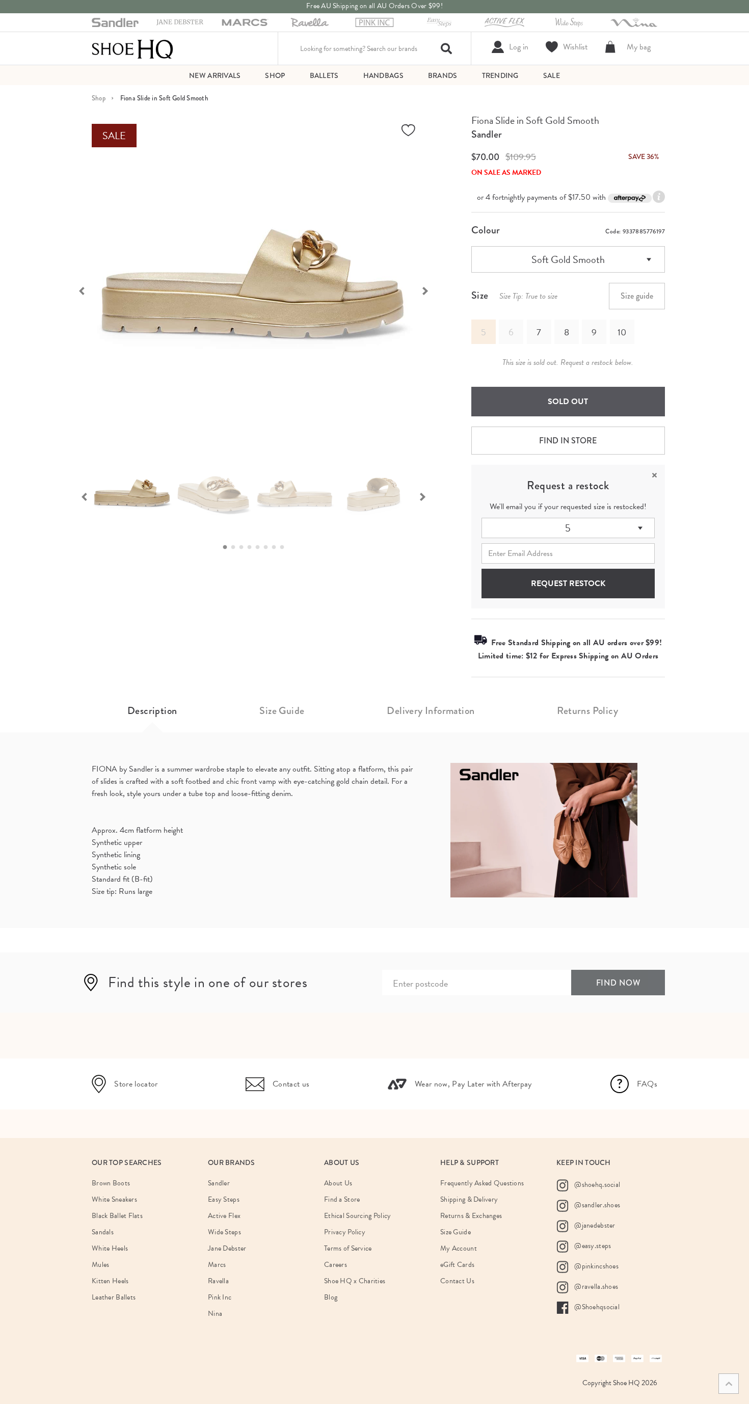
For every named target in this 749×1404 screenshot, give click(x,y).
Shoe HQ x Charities (354, 1281)
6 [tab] (268, 547)
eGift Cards (457, 1264)
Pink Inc (219, 1297)
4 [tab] (252, 547)
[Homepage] (132, 48)
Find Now (618, 983)
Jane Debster (227, 1248)
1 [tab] (228, 547)
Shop (98, 98)
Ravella (218, 1281)
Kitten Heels (110, 1281)
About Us (338, 1183)
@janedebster (594, 1225)
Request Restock (568, 583)
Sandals (103, 1232)
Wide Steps (224, 1232)
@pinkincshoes (596, 1266)
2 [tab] (236, 547)
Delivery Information (430, 710)
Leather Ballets (114, 1297)
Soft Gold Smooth (568, 259)
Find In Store (568, 440)
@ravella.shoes (595, 1286)
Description (152, 710)
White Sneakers (114, 1199)
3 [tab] (244, 547)
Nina (215, 1313)
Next (430, 290)
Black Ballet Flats (117, 1215)
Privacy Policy (344, 1232)
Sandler (486, 134)
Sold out (568, 401)
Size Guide (281, 710)
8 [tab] (285, 547)
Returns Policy (587, 710)
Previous (76, 290)
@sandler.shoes (596, 1205)
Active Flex (224, 1215)
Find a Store (342, 1199)
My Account (458, 1248)
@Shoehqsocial (596, 1307)
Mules (100, 1264)
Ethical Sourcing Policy (357, 1215)
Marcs (217, 1264)
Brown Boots (111, 1183)
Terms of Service (347, 1248)
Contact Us (457, 1281)
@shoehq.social (596, 1184)
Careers (335, 1264)
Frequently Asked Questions (482, 1183)
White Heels (110, 1248)
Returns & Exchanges (471, 1215)
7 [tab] (277, 547)
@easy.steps (592, 1245)
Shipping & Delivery (469, 1199)
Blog (330, 1297)
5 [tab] (260, 547)
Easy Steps (223, 1199)
